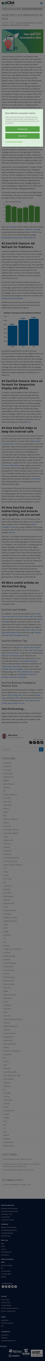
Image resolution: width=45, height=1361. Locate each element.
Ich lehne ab (22, 129)
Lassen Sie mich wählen (13, 142)
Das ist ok (23, 136)
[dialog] (22, 128)
